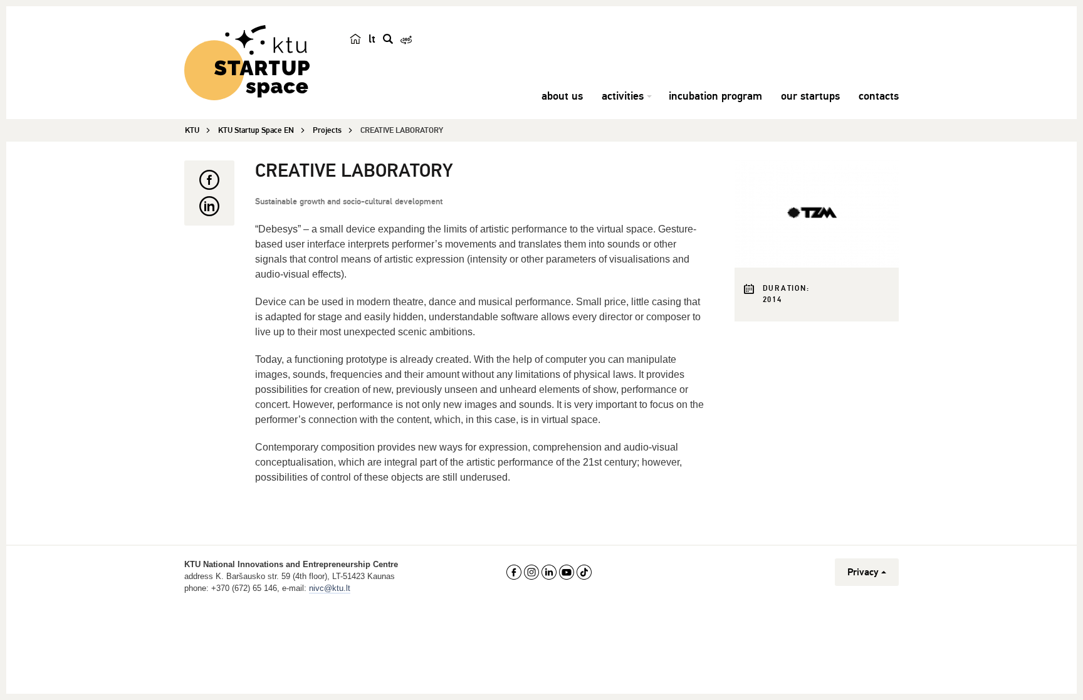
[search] (388, 39)
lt (372, 39)
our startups (810, 96)
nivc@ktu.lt (329, 588)
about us (562, 96)
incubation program (715, 96)
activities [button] (623, 96)
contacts (879, 96)
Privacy (863, 572)
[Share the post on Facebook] (209, 180)
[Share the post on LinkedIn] (209, 206)
